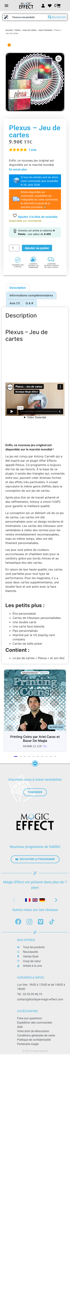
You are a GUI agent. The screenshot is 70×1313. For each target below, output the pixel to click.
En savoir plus (18, 169)
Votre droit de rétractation (33, 1031)
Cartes (17, 30)
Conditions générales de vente (36, 1035)
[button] (6, 6)
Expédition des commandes (34, 1022)
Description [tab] (18, 287)
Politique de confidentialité (34, 1039)
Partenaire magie (28, 1044)
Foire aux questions (29, 1018)
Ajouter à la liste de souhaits (37, 217)
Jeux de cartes (29, 30)
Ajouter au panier (37, 248)
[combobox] (25, 17)
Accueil (8, 30)
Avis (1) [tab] (15, 303)
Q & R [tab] (29, 303)
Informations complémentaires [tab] (31, 295)
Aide (20, 1027)
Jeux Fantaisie (45, 30)
